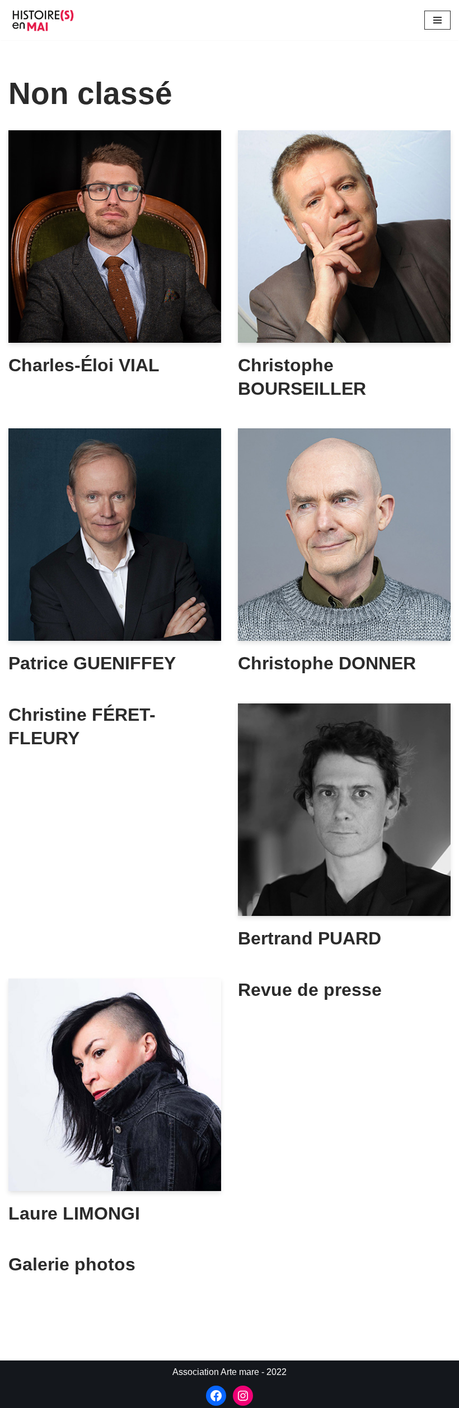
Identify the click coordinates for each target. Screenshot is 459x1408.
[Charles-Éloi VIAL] (114, 236)
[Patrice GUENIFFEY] (114, 534)
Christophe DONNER (327, 663)
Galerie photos (71, 1264)
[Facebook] (216, 1396)
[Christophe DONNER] (344, 534)
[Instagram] (243, 1396)
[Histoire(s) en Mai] (44, 20)
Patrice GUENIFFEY (92, 663)
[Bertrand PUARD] (344, 809)
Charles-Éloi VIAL (84, 365)
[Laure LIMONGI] (114, 1085)
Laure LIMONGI (74, 1213)
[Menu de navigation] (437, 20)
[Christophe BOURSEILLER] (344, 236)
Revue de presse (310, 990)
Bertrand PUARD (309, 938)
